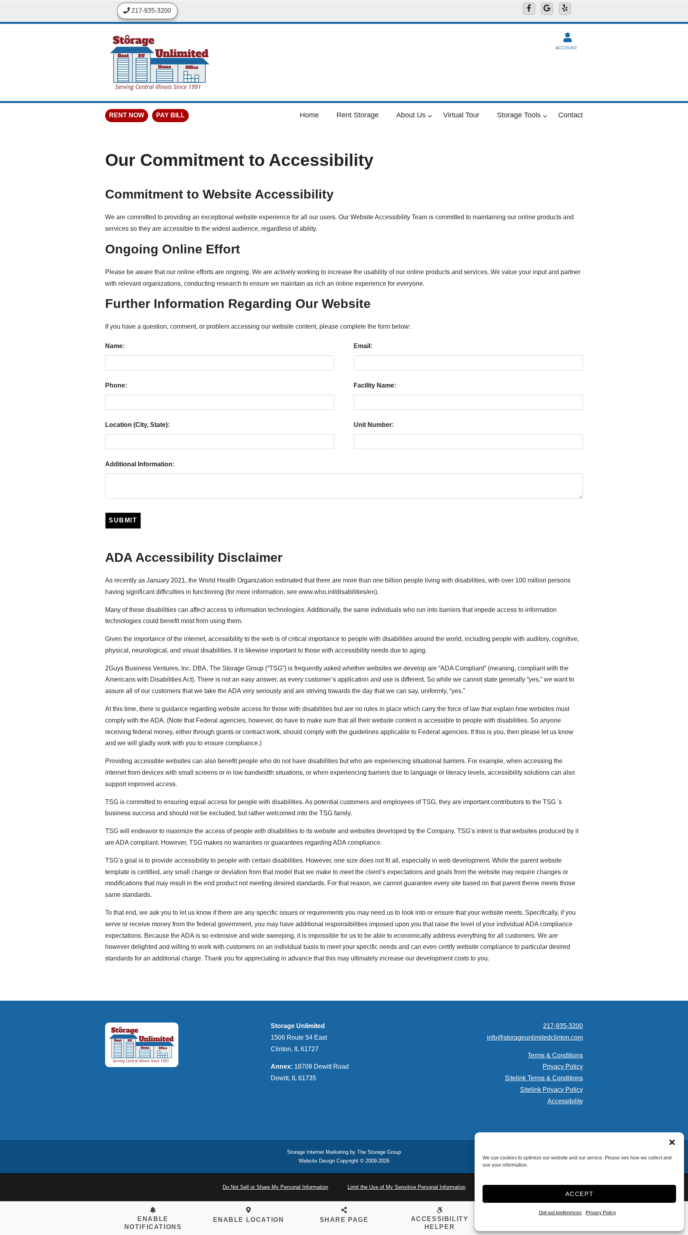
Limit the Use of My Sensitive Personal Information (406, 1187)
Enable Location (248, 1219)
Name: (115, 346)
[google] (547, 9)
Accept (579, 1193)
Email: (363, 346)
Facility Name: (375, 385)
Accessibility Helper (440, 1223)
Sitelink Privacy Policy (551, 1089)
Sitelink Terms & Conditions (544, 1078)
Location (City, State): (137, 424)
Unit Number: (374, 424)
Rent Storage (357, 115)
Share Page (344, 1219)
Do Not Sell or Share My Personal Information (275, 1187)
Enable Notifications (153, 1223)
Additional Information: (139, 464)
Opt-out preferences (560, 1213)
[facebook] (529, 9)
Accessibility (565, 1101)
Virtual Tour (461, 115)
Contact (570, 115)
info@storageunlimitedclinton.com (535, 1037)
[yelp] (565, 9)
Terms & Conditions (555, 1055)
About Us (411, 115)
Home (309, 115)
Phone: (116, 385)
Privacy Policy (601, 1213)
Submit (123, 520)
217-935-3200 (563, 1026)
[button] (672, 1142)
